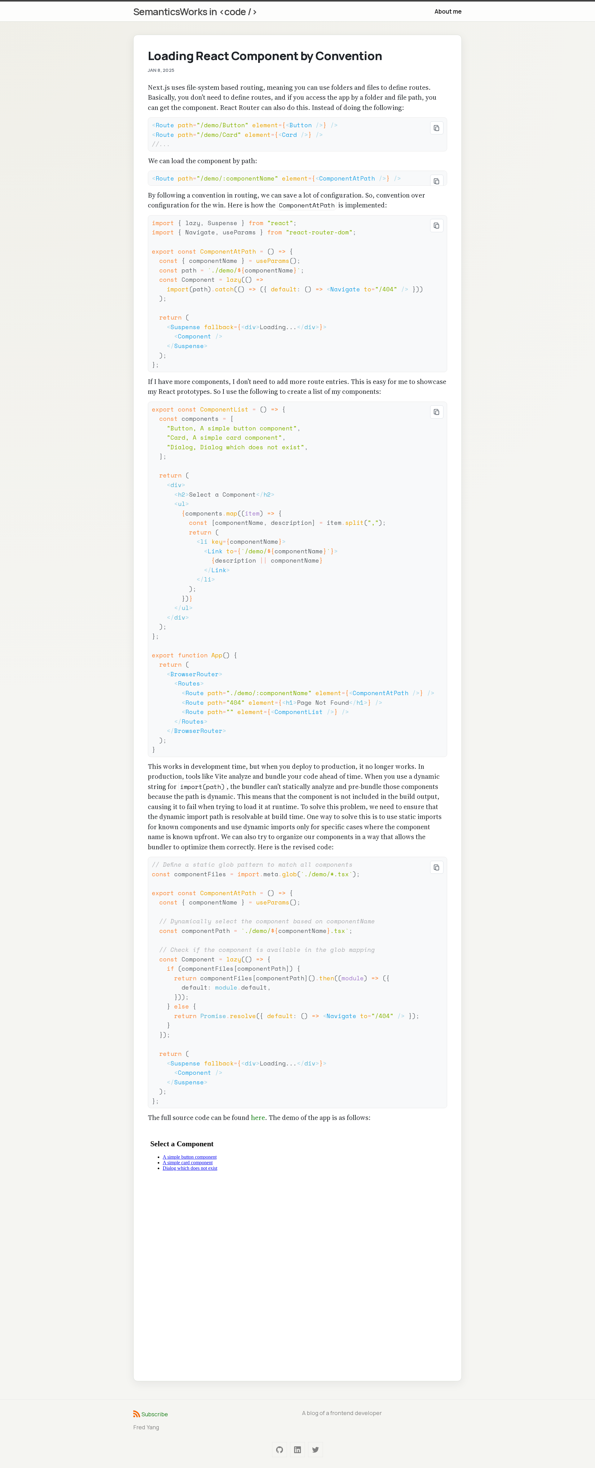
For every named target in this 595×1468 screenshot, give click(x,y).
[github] (279, 1449)
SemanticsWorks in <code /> (195, 11)
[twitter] (315, 1449)
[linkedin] (297, 1449)
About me (448, 11)
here (258, 1117)
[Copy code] (436, 128)
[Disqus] (297, 1281)
